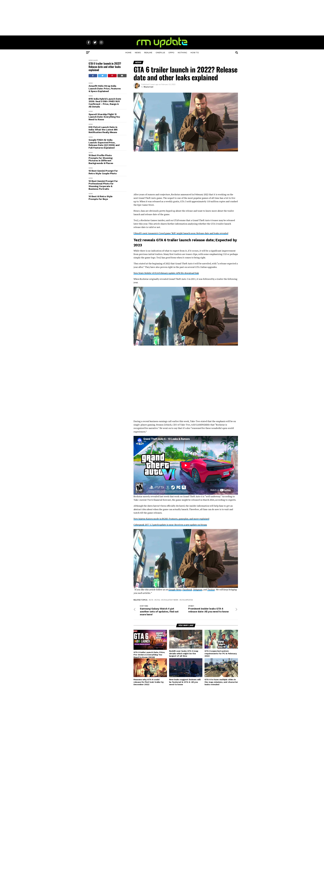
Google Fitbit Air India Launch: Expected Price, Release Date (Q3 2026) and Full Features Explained (104, 144)
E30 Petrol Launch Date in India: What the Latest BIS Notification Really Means (103, 130)
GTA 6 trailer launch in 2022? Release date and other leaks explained (105, 66)
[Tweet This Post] (102, 75)
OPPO (171, 52)
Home (128, 52)
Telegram (197, 589)
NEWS (138, 52)
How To (194, 52)
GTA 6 (158, 600)
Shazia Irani (148, 87)
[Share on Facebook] (93, 75)
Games (95, 60)
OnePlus (160, 52)
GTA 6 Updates (187, 600)
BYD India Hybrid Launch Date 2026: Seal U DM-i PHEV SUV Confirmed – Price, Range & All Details (105, 103)
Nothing (182, 52)
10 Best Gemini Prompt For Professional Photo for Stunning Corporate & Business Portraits (103, 185)
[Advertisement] (162, 17)
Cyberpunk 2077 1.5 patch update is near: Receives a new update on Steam (170, 524)
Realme (148, 52)
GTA (151, 600)
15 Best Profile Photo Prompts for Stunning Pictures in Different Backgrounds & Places (101, 159)
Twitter (211, 589)
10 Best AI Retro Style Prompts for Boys (101, 197)
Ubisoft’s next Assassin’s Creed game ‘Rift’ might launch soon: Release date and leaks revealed (181, 233)
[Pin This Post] (112, 75)
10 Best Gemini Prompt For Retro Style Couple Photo (103, 172)
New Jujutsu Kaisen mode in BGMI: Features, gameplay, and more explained (171, 518)
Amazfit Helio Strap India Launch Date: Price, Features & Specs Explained (105, 88)
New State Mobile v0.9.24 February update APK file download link (166, 273)
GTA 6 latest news (170, 600)
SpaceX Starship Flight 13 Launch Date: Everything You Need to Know (104, 117)
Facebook (187, 589)
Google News (174, 589)
